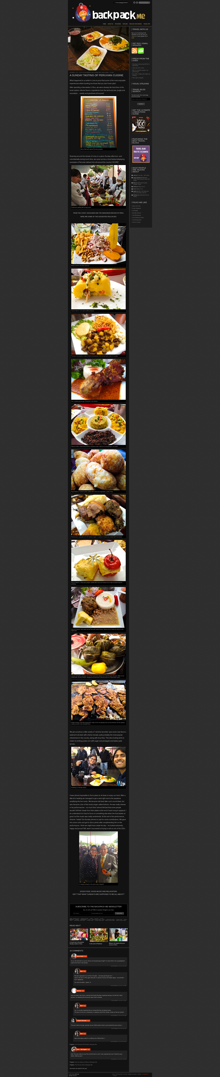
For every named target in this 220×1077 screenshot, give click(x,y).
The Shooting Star (136, 220)
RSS (137, 2)
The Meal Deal (97, 72)
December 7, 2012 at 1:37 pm (119, 1000)
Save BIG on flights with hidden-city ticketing (141, 74)
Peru (92, 72)
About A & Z (142, 186)
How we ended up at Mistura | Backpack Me (86, 1062)
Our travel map (119, 1074)
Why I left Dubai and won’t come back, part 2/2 (141, 191)
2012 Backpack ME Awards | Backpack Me (86, 1044)
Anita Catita (80, 956)
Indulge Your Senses (135, 24)
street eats (119, 919)
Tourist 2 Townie (136, 222)
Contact (115, 1075)
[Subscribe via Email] (141, 53)
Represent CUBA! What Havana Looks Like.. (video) (141, 179)
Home (104, 24)
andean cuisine (84, 918)
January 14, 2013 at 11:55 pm (119, 1059)
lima (89, 919)
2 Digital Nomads (82, 1020)
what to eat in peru (121, 920)
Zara (112, 72)
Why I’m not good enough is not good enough (140, 70)
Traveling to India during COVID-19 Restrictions (141, 64)
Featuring (118, 24)
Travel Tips (147, 24)
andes (91, 918)
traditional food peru (79, 920)
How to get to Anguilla (137, 77)
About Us (110, 24)
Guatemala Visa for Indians (141, 195)
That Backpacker (136, 215)
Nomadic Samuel (136, 213)
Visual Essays (105, 72)
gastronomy (83, 919)
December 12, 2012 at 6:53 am (119, 1015)
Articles (139, 1074)
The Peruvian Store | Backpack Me (83, 1065)
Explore (125, 24)
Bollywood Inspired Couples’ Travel (140, 183)
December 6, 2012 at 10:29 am (119, 966)
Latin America (87, 72)
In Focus (125, 1074)
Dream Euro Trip (136, 206)
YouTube (134, 2)
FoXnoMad (135, 210)
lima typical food (96, 919)
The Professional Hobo (138, 217)
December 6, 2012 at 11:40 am (119, 985)
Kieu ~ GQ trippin (82, 1049)
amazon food (76, 918)
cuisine (77, 919)
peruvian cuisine (110, 919)
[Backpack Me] (110, 13)
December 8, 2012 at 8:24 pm (119, 1028)
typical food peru (99, 920)
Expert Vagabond (136, 208)
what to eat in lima (110, 920)
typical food (90, 920)
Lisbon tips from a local (138, 68)
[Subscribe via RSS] (134, 53)
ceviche (96, 918)
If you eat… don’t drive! (143, 175)
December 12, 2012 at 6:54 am (119, 1041)
